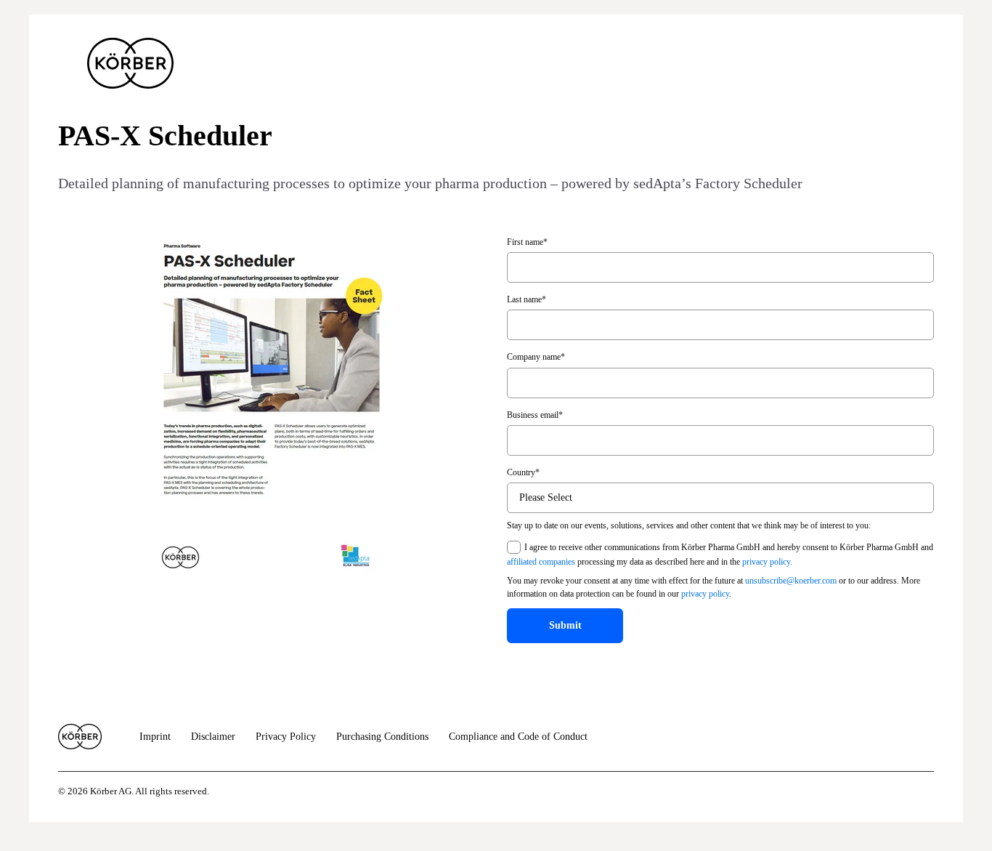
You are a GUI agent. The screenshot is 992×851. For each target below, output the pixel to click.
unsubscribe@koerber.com (791, 581)
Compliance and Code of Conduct (518, 736)
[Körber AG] (80, 737)
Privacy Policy (286, 736)
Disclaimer (213, 736)
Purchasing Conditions (382, 736)
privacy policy (766, 562)
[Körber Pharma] (130, 63)
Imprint (155, 736)
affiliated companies (541, 562)
